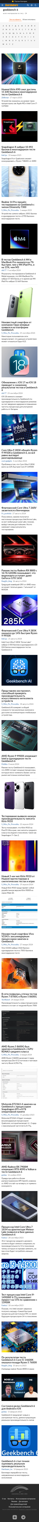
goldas (4, 1175)
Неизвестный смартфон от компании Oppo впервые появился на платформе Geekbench (16, 326)
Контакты (11, 1499)
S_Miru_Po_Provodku (10, 210)
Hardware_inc (7, 1469)
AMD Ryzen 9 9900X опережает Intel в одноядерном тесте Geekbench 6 (19, 758)
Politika (4, 764)
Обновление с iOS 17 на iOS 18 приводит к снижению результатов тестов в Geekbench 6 (19, 386)
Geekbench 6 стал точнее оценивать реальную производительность (15, 1464)
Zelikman (5, 98)
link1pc (4, 155)
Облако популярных (28, 19)
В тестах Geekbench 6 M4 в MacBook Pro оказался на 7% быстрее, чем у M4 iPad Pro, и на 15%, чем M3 (18, 264)
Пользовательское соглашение (19, 1507)
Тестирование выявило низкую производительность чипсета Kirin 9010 (19, 819)
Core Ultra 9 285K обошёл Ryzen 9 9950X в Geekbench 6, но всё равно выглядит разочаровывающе (19, 454)
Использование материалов (25, 1499)
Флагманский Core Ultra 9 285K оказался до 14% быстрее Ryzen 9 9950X (19, 633)
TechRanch (6, 1000)
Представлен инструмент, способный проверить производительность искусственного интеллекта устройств (17, 696)
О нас (4, 1499)
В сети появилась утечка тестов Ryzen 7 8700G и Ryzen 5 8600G (19, 995)
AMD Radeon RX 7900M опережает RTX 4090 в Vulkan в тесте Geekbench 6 (19, 1169)
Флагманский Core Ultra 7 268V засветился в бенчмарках (19, 509)
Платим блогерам (20, 1)
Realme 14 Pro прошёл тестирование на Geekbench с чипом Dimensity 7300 (18, 204)
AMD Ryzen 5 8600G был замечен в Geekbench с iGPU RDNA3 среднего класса (17, 1049)
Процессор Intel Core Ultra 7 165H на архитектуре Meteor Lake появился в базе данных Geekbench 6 (18, 1231)
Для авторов (23, 1501)
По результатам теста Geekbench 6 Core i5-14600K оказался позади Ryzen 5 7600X (19, 1360)
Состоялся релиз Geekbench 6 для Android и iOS (18, 1407)
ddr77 (4, 270)
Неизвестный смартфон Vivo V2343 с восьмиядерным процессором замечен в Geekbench (18, 938)
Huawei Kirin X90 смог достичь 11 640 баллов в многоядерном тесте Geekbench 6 (19, 92)
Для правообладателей (19, 1504)
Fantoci (4, 1238)
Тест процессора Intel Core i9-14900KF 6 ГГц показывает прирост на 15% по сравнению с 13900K (19, 1299)
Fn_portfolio (6, 514)
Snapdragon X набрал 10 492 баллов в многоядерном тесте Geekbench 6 (18, 149)
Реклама (14, 1501)
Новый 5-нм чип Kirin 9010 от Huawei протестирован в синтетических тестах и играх (18, 879)
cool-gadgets (7, 461)
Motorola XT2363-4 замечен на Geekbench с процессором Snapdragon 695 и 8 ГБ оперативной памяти (19, 1108)
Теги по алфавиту (15, 19)
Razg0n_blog (7, 581)
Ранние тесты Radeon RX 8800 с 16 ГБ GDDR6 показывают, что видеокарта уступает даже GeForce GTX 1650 (19, 574)
